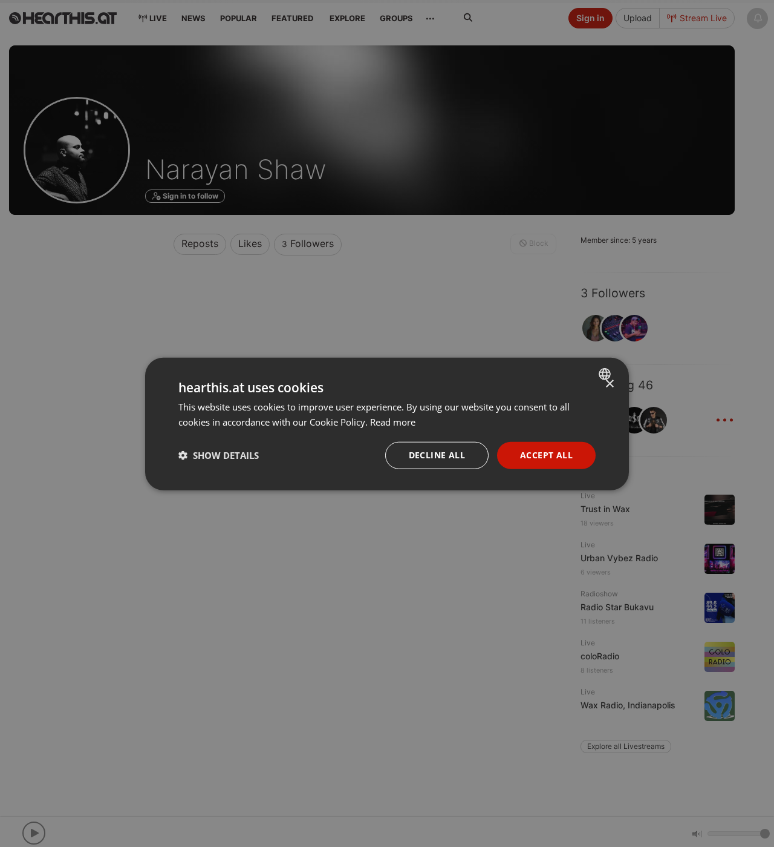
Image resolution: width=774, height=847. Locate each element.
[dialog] (387, 423)
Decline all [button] (437, 454)
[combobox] (606, 373)
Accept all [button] (546, 454)
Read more (392, 421)
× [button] (609, 383)
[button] (218, 454)
